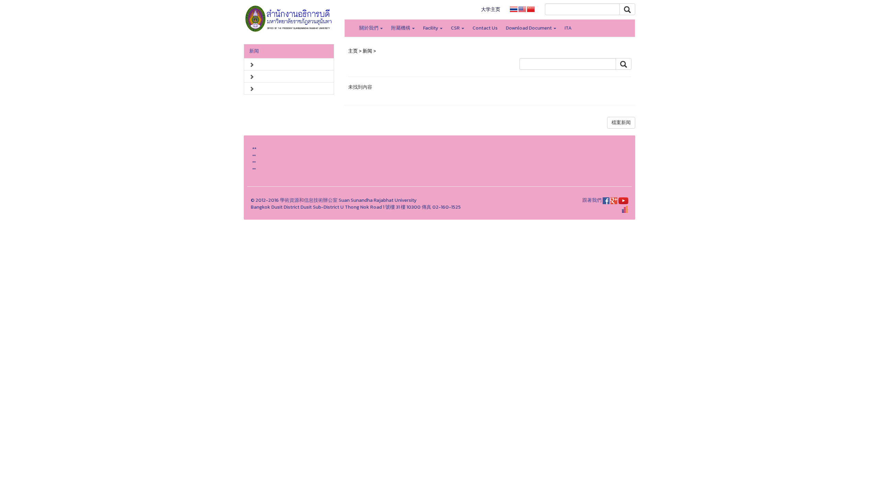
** (254, 156)
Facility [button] (431, 28)
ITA (568, 28)
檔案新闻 (621, 122)
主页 (353, 51)
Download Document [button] (529, 28)
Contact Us (485, 28)
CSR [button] (456, 28)
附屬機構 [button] (401, 28)
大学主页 (490, 9)
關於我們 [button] (369, 28)
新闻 (254, 51)
